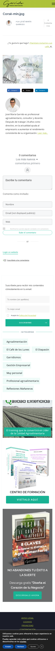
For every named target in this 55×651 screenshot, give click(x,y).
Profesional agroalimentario (23, 380)
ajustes (23, 641)
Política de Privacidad (27, 315)
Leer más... (43, 133)
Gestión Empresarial (18, 365)
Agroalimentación (17, 341)
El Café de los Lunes (18, 349)
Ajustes (33, 647)
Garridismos (14, 357)
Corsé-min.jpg (13, 14)
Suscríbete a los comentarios (18, 260)
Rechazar (20, 647)
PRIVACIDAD (27, 625)
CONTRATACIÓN (27, 629)
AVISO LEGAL (27, 618)
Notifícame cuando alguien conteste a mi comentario (29, 229)
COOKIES (27, 621)
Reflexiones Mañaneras (20, 388)
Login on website (10, 252)
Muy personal (14, 373)
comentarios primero (27, 163)
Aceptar (8, 647)
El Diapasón (42, 349)
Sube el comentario (27, 232)
